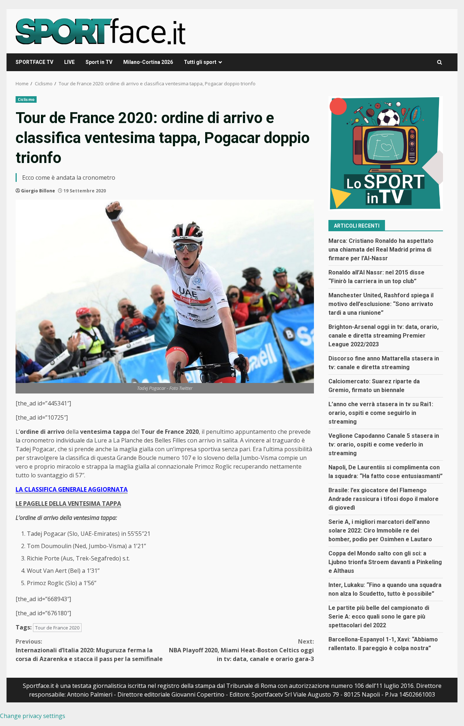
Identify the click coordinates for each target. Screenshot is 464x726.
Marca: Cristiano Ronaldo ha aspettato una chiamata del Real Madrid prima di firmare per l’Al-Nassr (381, 250)
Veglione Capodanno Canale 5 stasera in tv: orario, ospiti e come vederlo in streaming (383, 445)
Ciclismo (26, 99)
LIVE (69, 62)
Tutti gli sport (200, 62)
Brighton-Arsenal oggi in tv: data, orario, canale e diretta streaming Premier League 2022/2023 (383, 336)
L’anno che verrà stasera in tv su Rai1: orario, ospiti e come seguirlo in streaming (380, 413)
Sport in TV (99, 62)
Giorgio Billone (38, 191)
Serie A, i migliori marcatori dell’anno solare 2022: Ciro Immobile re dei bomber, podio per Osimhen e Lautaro (380, 531)
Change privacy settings (32, 716)
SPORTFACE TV (34, 62)
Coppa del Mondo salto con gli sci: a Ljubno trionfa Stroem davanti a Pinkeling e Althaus (385, 562)
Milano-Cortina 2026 (148, 62)
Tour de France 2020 (57, 627)
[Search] (439, 62)
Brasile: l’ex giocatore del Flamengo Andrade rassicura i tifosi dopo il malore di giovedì (383, 499)
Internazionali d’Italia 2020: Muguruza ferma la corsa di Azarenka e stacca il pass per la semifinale (89, 650)
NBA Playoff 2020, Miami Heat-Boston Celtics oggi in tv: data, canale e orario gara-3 (241, 650)
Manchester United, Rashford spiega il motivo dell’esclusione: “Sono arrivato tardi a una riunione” (381, 304)
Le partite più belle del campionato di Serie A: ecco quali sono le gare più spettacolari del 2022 (378, 617)
